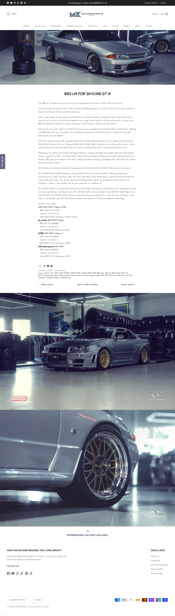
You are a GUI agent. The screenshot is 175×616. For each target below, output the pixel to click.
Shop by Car (93, 25)
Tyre (126, 275)
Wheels (26, 25)
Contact (149, 25)
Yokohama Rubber (52, 277)
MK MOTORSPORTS (20, 606)
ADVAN (67, 273)
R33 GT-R (112, 275)
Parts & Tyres (40, 25)
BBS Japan (100, 273)
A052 (56, 273)
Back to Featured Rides (87, 284)
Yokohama (41, 277)
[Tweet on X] (45, 266)
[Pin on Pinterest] (51, 266)
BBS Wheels (116, 273)
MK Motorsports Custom (91, 275)
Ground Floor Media (41, 606)
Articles (115, 25)
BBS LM (108, 273)
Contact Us (155, 560)
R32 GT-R (104, 275)
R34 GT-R (120, 275)
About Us (155, 556)
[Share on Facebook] (48, 266)
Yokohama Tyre (65, 277)
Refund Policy (157, 569)
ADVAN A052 (76, 273)
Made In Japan (64, 275)
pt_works (42, 220)
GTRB (41, 233)
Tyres (130, 275)
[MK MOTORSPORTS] (87, 13)
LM (127, 273)
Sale (105, 25)
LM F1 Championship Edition (48, 275)
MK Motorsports (46, 246)
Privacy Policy (157, 573)
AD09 (61, 273)
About (137, 25)
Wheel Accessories (74, 25)
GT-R (123, 273)
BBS (94, 273)
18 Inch (47, 273)
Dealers (127, 25)
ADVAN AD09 (87, 273)
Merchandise (56, 25)
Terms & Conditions (159, 564)
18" (52, 273)
